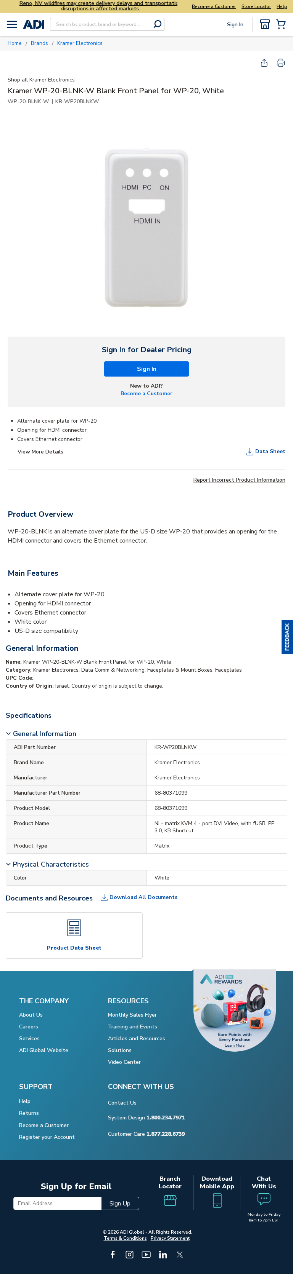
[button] (287, 637)
